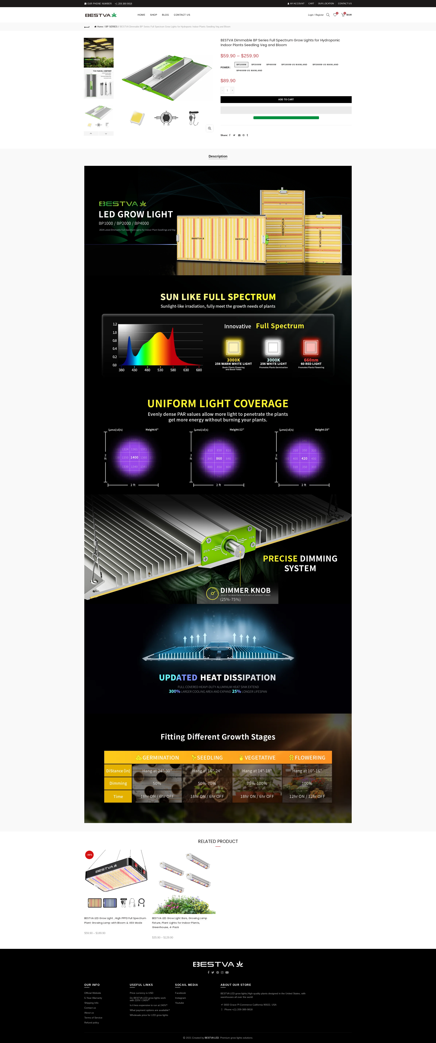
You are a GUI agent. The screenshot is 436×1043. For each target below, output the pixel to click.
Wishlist (337, 13)
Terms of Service (93, 1017)
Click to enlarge (209, 128)
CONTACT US (182, 14)
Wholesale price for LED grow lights (149, 1015)
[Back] (87, 26)
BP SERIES (111, 26)
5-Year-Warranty (93, 998)
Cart (311, 3)
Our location (326, 3)
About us (89, 1012)
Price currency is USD (141, 993)
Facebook (180, 993)
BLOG (165, 14)
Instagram (180, 998)
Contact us (345, 3)
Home (141, 14)
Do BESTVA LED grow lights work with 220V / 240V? (148, 999)
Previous (91, 133)
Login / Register (316, 15)
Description (218, 156)
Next (106, 133)
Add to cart (286, 99)
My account (297, 3)
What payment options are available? (150, 1010)
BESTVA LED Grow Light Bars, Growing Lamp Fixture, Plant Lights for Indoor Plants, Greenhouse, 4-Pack (179, 922)
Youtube (179, 1002)
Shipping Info (91, 1002)
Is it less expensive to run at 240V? (148, 1005)
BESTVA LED (212, 1037)
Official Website (92, 993)
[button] (286, 110)
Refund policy (91, 1022)
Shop (153, 14)
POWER (225, 67)
